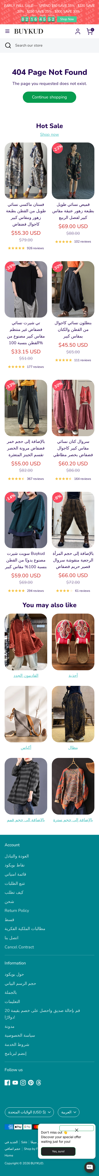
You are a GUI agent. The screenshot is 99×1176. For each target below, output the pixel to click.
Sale (24, 1142)
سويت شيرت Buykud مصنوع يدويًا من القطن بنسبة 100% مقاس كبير (26, 560)
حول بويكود (14, 974)
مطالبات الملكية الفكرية (25, 928)
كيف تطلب (14, 892)
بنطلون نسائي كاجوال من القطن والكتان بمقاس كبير (73, 329)
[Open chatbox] (89, 1167)
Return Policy (17, 910)
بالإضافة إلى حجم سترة (73, 820)
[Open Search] (7, 45)
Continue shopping (49, 97)
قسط (9, 919)
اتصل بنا (11, 938)
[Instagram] (23, 1082)
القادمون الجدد (26, 675)
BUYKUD (37, 1163)
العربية (66, 1112)
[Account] (77, 30)
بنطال (73, 747)
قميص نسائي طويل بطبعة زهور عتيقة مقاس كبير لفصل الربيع (73, 211)
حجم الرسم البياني (20, 983)
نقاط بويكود (15, 865)
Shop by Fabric (34, 1149)
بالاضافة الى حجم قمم (26, 820)
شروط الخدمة (17, 1044)
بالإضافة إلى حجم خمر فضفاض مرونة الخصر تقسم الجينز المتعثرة (26, 448)
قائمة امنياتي (15, 874)
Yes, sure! (58, 1151)
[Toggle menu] (7, 31)
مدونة (10, 1026)
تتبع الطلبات (15, 883)
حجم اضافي (12, 1149)
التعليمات (12, 1001)
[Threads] (38, 1082)
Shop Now (67, 19)
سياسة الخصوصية (20, 1035)
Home (9, 1155)
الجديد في (11, 1142)
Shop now (49, 134)
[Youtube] (15, 1082)
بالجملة (11, 992)
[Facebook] (7, 1082)
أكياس (26, 747)
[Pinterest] (31, 1082)
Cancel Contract (19, 947)
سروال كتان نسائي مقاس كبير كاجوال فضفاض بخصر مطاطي (73, 448)
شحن (9, 901)
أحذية (73, 675)
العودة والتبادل (17, 856)
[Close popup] (77, 1128)
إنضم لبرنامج (15, 1053)
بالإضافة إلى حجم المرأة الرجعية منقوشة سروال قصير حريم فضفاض (73, 560)
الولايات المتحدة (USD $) (27, 1112)
